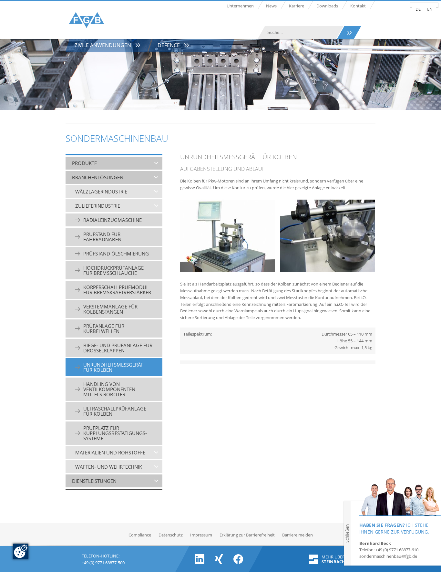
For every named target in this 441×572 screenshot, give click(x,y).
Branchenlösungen (97, 177)
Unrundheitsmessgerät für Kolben (113, 367)
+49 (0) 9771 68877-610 (396, 550)
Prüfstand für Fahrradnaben (102, 237)
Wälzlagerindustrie (101, 191)
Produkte (84, 163)
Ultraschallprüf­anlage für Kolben (114, 411)
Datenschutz (171, 535)
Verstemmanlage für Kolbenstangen (110, 309)
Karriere (296, 6)
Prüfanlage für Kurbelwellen (103, 328)
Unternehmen (240, 6)
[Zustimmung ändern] (20, 551)
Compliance (139, 535)
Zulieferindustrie (97, 206)
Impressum (201, 535)
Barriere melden (297, 535)
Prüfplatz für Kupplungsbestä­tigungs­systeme (115, 433)
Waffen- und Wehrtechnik (108, 466)
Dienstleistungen (94, 481)
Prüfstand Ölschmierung (116, 253)
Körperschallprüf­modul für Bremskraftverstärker (117, 290)
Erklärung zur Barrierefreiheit (247, 535)
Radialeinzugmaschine (112, 220)
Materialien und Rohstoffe (110, 452)
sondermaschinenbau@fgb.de (388, 556)
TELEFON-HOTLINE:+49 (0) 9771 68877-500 (103, 558)
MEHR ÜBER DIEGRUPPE (341, 559)
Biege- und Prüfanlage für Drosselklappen (117, 348)
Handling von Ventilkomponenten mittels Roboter (109, 389)
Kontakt (358, 6)
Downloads (327, 6)
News (271, 6)
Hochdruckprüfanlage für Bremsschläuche (113, 270)
